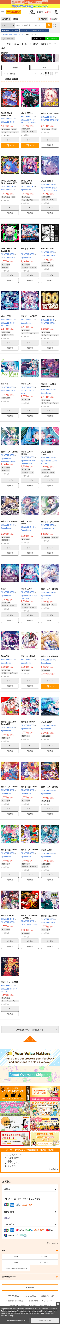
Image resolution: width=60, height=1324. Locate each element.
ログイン (48, 12)
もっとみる (53, 1168)
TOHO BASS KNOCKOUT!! (26, 181)
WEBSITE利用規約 (13, 1296)
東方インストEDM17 (9, 451)
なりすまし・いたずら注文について (41, 1306)
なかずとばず (13, 1157)
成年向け (16, 19)
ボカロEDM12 (7, 316)
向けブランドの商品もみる (30, 1029)
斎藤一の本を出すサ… (39, 30)
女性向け (54, 19)
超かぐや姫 (12, 1165)
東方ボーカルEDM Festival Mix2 (48, 385)
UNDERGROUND (48, 248)
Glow (3, 588)
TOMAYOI (5, 656)
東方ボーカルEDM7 (29, 786)
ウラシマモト (13, 1163)
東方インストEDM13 (9, 786)
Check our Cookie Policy (15, 1320)
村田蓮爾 (5, 30)
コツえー (14, 30)
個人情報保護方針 (33, 1301)
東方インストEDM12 (49, 786)
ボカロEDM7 (46, 722)
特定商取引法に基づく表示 (18, 1306)
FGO (10, 1160)
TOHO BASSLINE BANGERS (8, 249)
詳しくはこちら (52, 1243)
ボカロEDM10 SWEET (47, 453)
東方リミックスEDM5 (27, 522)
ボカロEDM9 (26, 588)
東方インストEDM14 (49, 656)
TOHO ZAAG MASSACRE (6, 114)
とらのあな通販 (6, 34)
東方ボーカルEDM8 (29, 316)
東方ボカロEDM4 (28, 721)
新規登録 (40, 12)
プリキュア (25, 30)
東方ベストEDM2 (8, 915)
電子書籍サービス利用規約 (15, 1301)
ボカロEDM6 (46, 849)
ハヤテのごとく (14, 1155)
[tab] (44, 67)
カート (11, 145)
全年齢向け (6, 19)
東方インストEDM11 (29, 849)
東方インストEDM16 (9, 521)
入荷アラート (9, 39)
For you (4, 383)
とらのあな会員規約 (30, 1296)
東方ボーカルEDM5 (49, 915)
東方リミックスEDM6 (50, 113)
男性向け (44, 19)
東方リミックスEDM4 (50, 521)
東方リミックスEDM (9, 982)
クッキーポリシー (49, 1301)
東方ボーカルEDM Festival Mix (8, 722)
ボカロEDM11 (27, 383)
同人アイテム (18, 34)
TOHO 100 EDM (47, 316)
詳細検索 (54, 25)
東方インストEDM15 (49, 589)
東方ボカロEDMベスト (29, 249)
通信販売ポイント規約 (47, 1296)
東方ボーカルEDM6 (9, 849)
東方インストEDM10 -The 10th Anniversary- (29, 917)
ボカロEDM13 (47, 181)
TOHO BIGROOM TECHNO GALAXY (9, 181)
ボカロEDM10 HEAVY (27, 452)
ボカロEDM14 (27, 113)
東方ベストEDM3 (28, 656)
